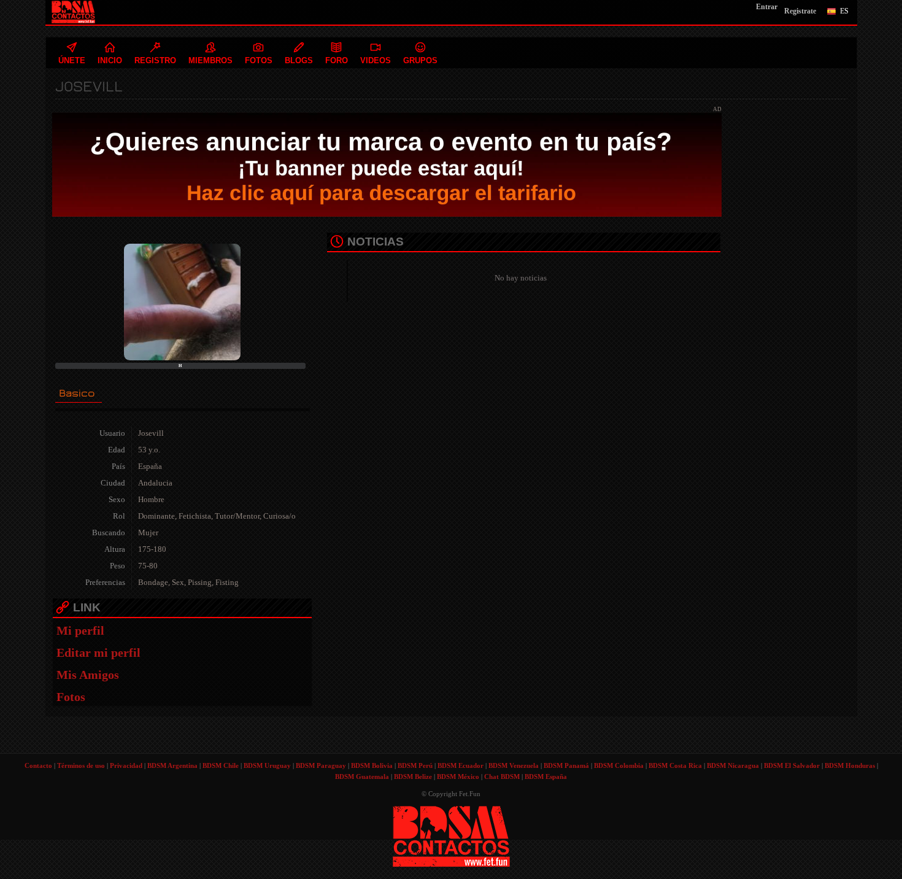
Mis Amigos (87, 674)
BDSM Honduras (850, 765)
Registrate (800, 11)
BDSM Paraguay (321, 765)
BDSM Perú (415, 765)
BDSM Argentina (172, 765)
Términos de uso (81, 765)
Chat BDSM (502, 776)
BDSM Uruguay (267, 765)
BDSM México (458, 776)
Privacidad (126, 765)
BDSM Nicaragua (733, 765)
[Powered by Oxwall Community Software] (451, 835)
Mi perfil (80, 630)
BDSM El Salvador (792, 765)
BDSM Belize (413, 776)
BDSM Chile (220, 765)
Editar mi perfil (98, 652)
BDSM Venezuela (513, 765)
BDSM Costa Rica (675, 765)
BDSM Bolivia (372, 765)
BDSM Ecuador (461, 765)
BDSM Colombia (619, 765)
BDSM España (546, 776)
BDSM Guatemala (362, 776)
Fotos (70, 696)
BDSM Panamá (566, 765)
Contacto (38, 765)
